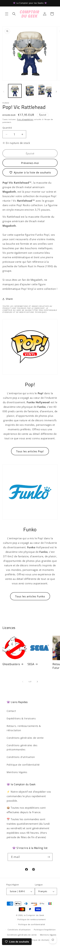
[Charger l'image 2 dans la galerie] (29, 90)
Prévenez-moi (30, 163)
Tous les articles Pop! (30, 451)
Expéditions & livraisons (21, 718)
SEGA (31, 664)
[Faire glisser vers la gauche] (3, 91)
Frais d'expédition (25, 119)
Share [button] (9, 298)
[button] (6, 14)
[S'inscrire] (48, 857)
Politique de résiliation (40, 940)
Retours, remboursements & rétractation (24, 728)
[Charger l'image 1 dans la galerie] (15, 90)
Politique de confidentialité (23, 764)
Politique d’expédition (45, 929)
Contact (11, 711)
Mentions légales (17, 772)
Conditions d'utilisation (21, 757)
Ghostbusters (11, 664)
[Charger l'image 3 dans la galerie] (45, 90)
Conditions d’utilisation (19, 929)
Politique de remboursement (32, 919)
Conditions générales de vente (25, 737)
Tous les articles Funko (30, 596)
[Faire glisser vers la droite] (56, 91)
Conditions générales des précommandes (22, 747)
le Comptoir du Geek (34, 915)
